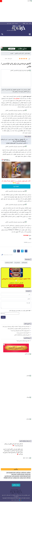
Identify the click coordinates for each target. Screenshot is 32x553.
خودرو (11, 53)
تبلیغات (10, 23)
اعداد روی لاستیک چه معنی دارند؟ (23, 341)
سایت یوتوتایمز (16, 478)
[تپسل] (2, 48)
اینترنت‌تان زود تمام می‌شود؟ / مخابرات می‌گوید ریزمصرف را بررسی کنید (16, 326)
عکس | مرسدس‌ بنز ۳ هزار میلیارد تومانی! (16, 143)
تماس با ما (16, 23)
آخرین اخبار (27, 324)
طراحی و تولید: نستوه (15, 500)
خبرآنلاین (16, 28)
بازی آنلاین (18, 472)
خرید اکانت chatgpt (8, 478)
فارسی (30, 23)
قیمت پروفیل (23, 478)
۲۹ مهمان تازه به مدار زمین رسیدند (23, 333)
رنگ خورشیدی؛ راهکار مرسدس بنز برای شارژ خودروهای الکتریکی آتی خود (13, 140)
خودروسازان (24, 262)
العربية (27, 23)
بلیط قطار (28, 478)
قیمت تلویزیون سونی (10, 472)
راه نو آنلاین (23, 472)
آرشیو (8, 23)
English (24, 23)
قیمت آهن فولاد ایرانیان (25, 476)
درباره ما (13, 23)
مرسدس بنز (17, 262)
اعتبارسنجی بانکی (15, 476)
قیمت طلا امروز (8, 476)
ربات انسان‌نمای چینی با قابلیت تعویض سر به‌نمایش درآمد (18, 328)
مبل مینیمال (27, 474)
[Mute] (6, 177)
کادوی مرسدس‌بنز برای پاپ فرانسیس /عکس (16, 65)
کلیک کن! (16, 186)
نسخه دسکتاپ (16, 485)
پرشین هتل (13, 474)
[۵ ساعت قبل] (27, 445)
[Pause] (3, 177)
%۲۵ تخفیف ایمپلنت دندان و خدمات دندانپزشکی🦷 (16, 280)
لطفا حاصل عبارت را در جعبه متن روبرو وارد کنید (20, 310)
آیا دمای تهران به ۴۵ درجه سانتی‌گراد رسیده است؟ (20, 330)
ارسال (3, 317)
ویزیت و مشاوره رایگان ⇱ (16, 286)
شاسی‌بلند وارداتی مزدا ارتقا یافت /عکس (21, 335)
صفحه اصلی (27, 53)
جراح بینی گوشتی (20, 474)
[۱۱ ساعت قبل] (27, 451)
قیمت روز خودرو (8, 262)
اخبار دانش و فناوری (19, 53)
